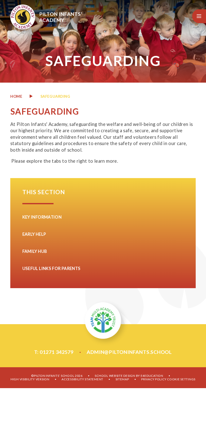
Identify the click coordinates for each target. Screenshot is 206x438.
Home (16, 96)
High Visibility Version (30, 379)
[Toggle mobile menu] (199, 16)
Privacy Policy (153, 379)
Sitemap (122, 379)
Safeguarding (55, 96)
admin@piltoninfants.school (129, 352)
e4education (152, 376)
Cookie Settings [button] (181, 379)
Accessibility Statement (82, 379)
